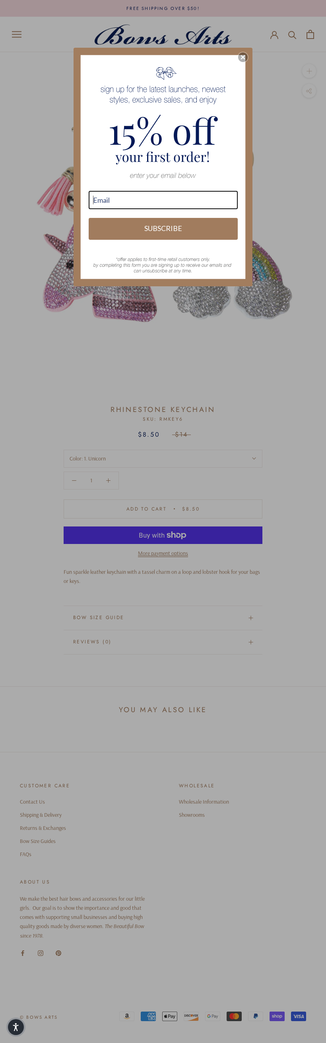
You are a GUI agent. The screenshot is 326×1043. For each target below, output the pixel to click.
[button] (15, 1027)
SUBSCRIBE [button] (163, 228)
